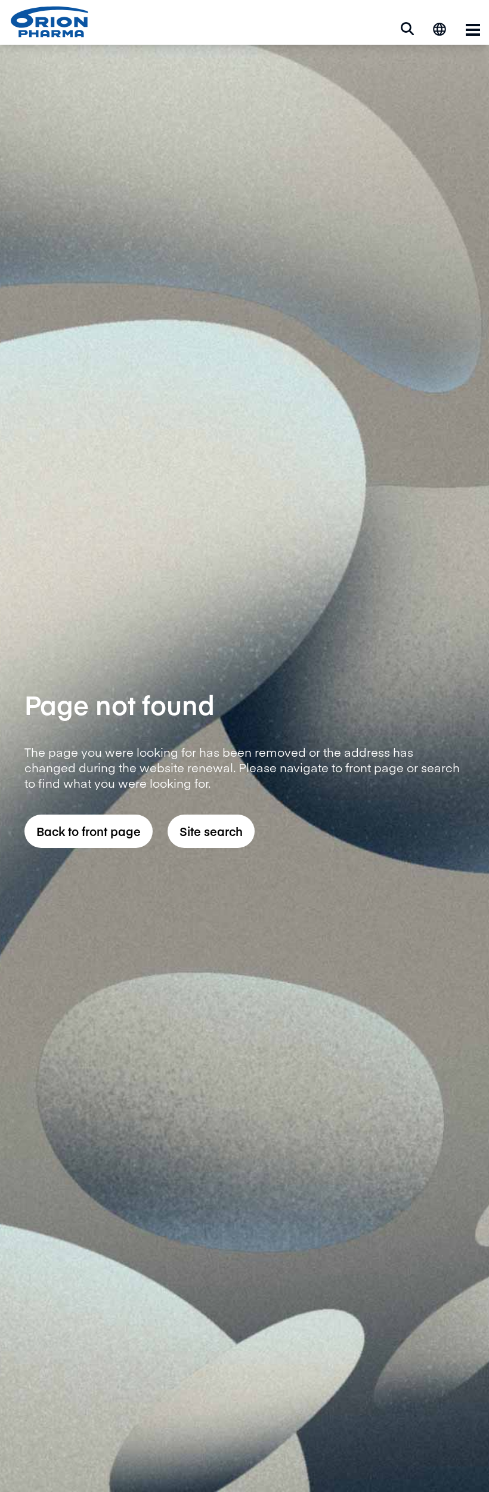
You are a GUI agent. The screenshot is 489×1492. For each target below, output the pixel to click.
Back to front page (88, 831)
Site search (211, 831)
